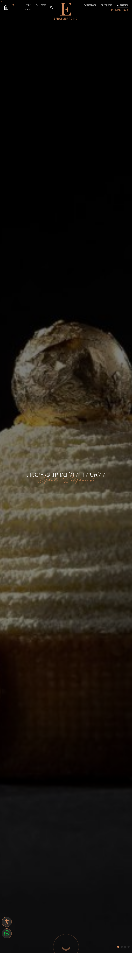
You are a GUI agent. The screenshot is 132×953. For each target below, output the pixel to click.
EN (13, 5)
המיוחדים (90, 5)
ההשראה (106, 5)
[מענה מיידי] (7, 933)
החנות (124, 5)
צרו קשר (28, 7)
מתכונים (41, 5)
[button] (118, 947)
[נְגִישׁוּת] (7, 922)
